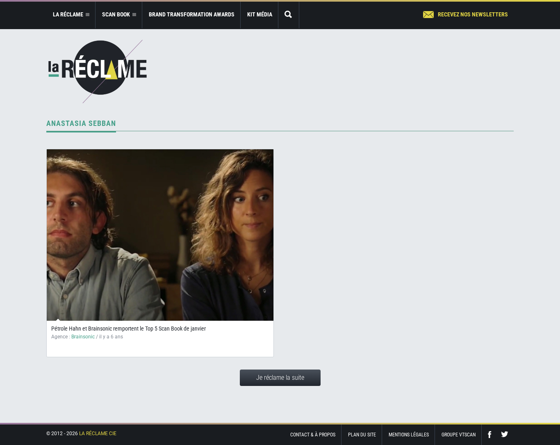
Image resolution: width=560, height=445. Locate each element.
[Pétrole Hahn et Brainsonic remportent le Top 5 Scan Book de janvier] (160, 235)
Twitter (504, 434)
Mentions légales (409, 435)
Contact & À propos (312, 435)
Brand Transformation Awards (191, 14)
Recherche (288, 15)
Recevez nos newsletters (473, 14)
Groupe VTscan (459, 435)
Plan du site (362, 435)
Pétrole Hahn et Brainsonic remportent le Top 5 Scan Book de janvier (128, 328)
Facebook (491, 434)
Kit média (259, 14)
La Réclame (97, 71)
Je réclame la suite (280, 377)
